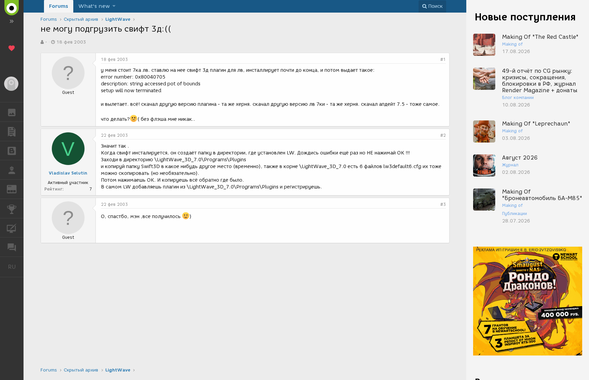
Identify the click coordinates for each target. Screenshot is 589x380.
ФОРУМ (12, 247)
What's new (94, 6)
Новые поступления (525, 17)
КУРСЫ (12, 227)
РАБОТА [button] (12, 169)
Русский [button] (16, 266)
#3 (443, 204)
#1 (443, 59)
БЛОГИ (12, 150)
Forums (58, 6)
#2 (443, 135)
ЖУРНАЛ (16, 188)
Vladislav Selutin (68, 173)
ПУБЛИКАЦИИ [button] (12, 131)
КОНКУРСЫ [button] (12, 208)
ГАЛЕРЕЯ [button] (12, 111)
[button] (114, 6)
